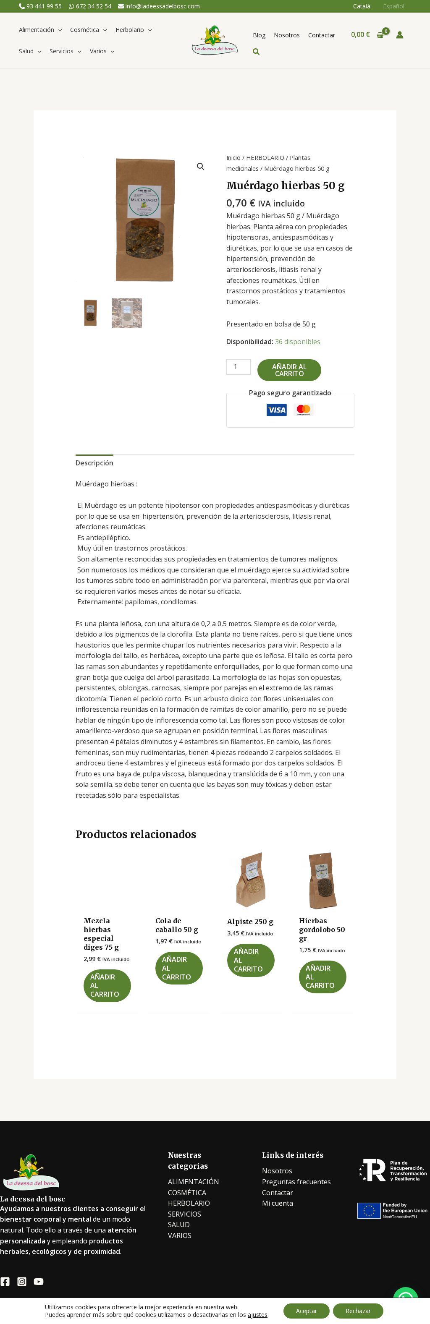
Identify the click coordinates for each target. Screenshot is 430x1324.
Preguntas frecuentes (296, 1181)
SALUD (179, 1224)
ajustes (257, 1315)
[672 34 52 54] (89, 6)
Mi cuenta (277, 1203)
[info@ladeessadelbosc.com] (159, 6)
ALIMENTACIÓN (193, 1181)
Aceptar (306, 1311)
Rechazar (358, 1311)
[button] (58, 30)
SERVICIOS (184, 1214)
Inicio (233, 157)
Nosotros (277, 1170)
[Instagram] (22, 1282)
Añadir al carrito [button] (104, 985)
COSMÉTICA (187, 1192)
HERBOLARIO (265, 157)
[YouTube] (39, 1282)
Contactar (277, 1192)
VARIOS (179, 1235)
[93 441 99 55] (40, 6)
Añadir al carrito (289, 370)
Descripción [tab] (94, 462)
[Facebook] (5, 1282)
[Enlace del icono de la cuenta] (400, 35)
